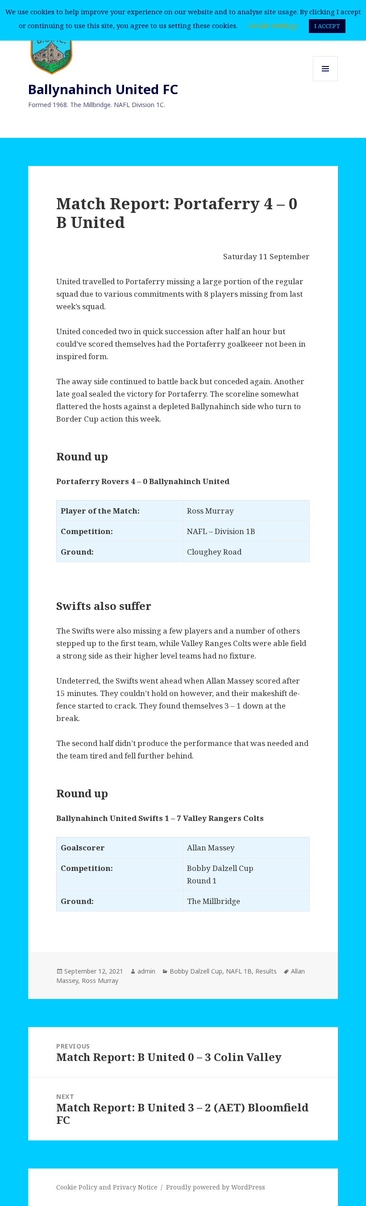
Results (266, 971)
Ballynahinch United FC (103, 89)
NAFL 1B (239, 971)
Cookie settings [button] (273, 25)
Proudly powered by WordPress (215, 1187)
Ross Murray (100, 980)
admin (146, 971)
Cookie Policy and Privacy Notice (107, 1187)
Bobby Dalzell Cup (196, 971)
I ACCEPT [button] (327, 26)
